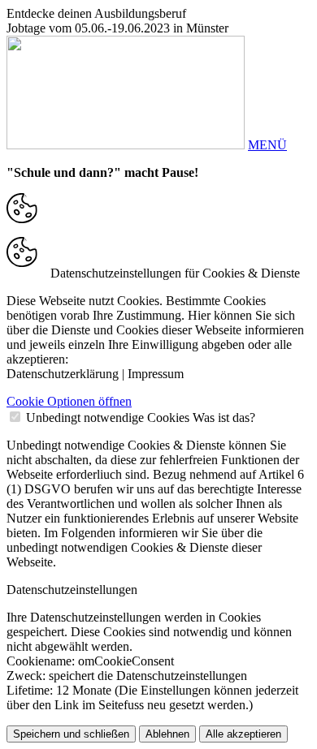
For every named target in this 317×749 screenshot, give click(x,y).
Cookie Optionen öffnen (69, 401)
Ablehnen (167, 734)
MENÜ (267, 145)
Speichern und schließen (71, 734)
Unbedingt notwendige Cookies (107, 417)
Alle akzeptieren (243, 734)
